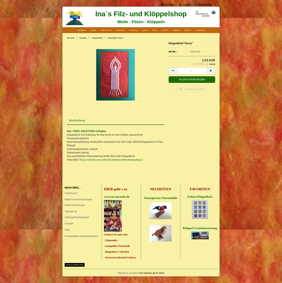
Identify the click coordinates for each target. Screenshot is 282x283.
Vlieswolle (120, 30)
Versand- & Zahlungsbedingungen (77, 214)
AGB (67, 229)
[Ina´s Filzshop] (75, 17)
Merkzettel (205, 4)
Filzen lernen (106, 30)
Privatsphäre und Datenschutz (81, 236)
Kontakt (69, 223)
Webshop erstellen (128, 273)
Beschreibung (77, 120)
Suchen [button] (169, 4)
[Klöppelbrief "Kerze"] (115, 74)
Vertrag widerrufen (74, 265)
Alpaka (93, 30)
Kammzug (133, 30)
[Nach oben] (274, 278)
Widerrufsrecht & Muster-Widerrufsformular (79, 202)
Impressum (71, 193)
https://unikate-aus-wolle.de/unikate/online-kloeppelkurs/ (111, 159)
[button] (173, 70)
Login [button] (185, 4)
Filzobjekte (81, 30)
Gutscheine (200, 30)
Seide (154, 30)
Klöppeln (176, 30)
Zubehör (164, 30)
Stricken (187, 30)
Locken (145, 30)
